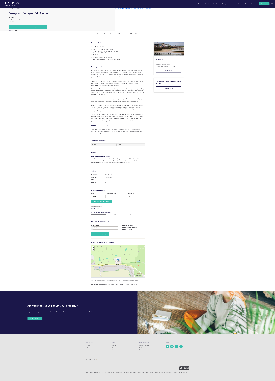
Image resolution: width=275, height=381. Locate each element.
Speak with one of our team (98, 214)
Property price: (95, 225)
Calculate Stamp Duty (100, 234)
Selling (193, 4)
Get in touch (111, 284)
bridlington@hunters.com (163, 64)
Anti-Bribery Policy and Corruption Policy (176, 372)
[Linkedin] (176, 346)
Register (141, 348)
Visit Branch (168, 70)
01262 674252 (15, 30)
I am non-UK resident (127, 229)
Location (99, 33)
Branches (241, 4)
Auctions (234, 4)
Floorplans (113, 33)
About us (253, 4)
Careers (114, 350)
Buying (200, 4)
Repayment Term (111, 193)
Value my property (144, 345)
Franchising (115, 352)
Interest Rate (131, 193)
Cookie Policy (118, 372)
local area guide (133, 280)
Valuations (89, 352)
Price (92, 193)
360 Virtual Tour (134, 33)
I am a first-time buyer (127, 225)
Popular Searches (90, 359)
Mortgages (225, 4)
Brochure (125, 33)
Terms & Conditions (99, 372)
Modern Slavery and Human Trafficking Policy (153, 372)
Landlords (216, 4)
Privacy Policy (89, 372)
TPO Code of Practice (135, 372)
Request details (38, 27)
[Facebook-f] (167, 346)
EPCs (119, 33)
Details (93, 33)
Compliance (126, 372)
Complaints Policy (109, 372)
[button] (118, 259)
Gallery (106, 33)
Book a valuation (168, 88)
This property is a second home (130, 227)
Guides (247, 4)
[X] (181, 346)
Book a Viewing (18, 27)
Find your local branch (145, 350)
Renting (207, 4)
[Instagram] (172, 346)
